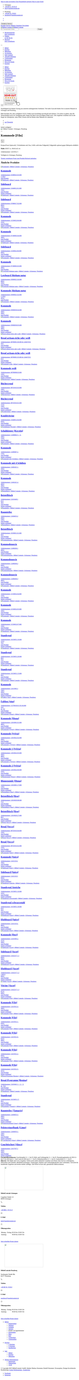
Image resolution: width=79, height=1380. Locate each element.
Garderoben (12, 1337)
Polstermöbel (12, 1323)
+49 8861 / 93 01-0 (7, 1210)
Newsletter (25, 25)
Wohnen (11, 1325)
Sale (6, 1351)
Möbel (7, 1322)
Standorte (19, 25)
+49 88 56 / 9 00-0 (10, 13)
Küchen (7, 1342)
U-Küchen (11, 1346)
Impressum (11, 1361)
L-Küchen (11, 1344)
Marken (13, 25)
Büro (10, 1334)
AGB (10, 1365)
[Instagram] (41, 20)
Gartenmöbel (12, 1339)
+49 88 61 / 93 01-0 (11, 6)
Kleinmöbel (12, 1332)
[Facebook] (41, 18)
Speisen (10, 1329)
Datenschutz (12, 1363)
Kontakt (3, 25)
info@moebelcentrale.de (12, 8)
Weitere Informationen (11, 1360)
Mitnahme (11, 1356)
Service (8, 25)
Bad (9, 1336)
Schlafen (11, 1327)
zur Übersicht (9, 122)
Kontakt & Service (7, 23)
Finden (40, 29)
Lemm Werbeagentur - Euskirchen (19, 1370)
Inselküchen (12, 1348)
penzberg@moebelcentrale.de (14, 15)
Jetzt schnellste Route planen (9, 1241)
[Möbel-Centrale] (12, 27)
